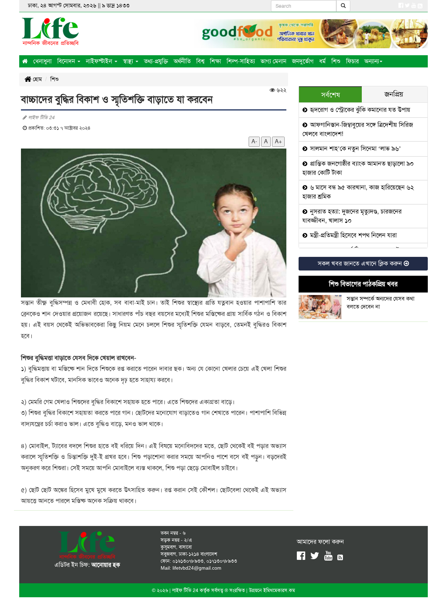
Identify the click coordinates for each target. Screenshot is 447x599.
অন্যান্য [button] (371, 61)
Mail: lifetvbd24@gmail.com (191, 568)
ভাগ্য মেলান (273, 61)
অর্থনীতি (182, 61)
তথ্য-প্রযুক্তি (156, 61)
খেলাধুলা (42, 61)
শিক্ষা (215, 61)
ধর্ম (322, 61)
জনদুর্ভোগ (303, 61)
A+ (278, 141)
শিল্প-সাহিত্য (241, 61)
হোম (36, 79)
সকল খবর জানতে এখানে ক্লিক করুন (361, 263)
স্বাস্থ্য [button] (129, 61)
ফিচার (352, 61)
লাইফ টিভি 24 (186, 590)
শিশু (335, 61)
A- (254, 141)
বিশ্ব (200, 61)
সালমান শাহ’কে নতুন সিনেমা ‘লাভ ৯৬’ (354, 148)
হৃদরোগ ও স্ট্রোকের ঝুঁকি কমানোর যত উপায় (359, 110)
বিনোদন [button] (67, 61)
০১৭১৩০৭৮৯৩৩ (221, 561)
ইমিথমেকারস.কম (279, 590)
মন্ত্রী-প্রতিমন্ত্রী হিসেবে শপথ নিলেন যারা (352, 235)
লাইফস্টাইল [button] (100, 61)
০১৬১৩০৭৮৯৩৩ (188, 561)
